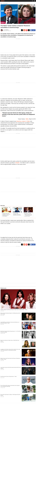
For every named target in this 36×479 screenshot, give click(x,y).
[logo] (3, 0)
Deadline (17, 162)
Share (33, 30)
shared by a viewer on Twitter (23, 121)
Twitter (27, 119)
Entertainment (5, 3)
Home (1, 3)
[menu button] (34, 1)
